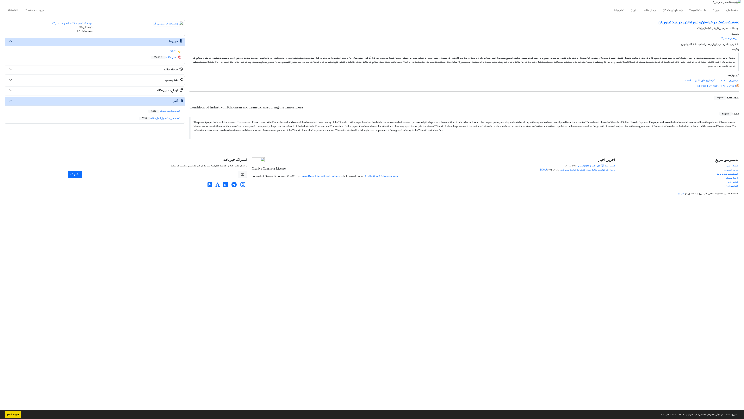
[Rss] (210, 185)
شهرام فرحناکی (731, 38)
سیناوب (680, 193)
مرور (717, 10)
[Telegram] (234, 185)
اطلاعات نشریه (698, 10)
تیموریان (733, 80)
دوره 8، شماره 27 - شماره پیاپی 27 (72, 23)
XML (173, 51)
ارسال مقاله (650, 10)
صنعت (722, 80)
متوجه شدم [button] (13, 414)
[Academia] (217, 185)
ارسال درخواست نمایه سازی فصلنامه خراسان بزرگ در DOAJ (577, 169)
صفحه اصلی (732, 10)
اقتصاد (687, 80)
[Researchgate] (225, 185)
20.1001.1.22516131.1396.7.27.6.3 (716, 86)
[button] (658, 415)
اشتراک (74, 174)
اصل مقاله (165, 57)
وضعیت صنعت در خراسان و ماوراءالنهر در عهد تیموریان (699, 22)
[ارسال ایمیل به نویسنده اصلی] (722, 38)
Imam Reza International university (322, 176)
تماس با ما (619, 10)
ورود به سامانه (36, 10)
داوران (634, 10)
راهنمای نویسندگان (673, 10)
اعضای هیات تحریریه (727, 173)
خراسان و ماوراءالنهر (705, 80)
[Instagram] (243, 185)
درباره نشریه (731, 169)
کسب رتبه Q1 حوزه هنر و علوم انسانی (596, 165)
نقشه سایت (732, 186)
